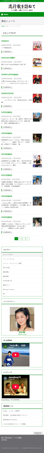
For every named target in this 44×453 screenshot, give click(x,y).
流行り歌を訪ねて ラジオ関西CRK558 (20, 448)
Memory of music (8, 289)
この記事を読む (7, 51)
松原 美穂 (22, 332)
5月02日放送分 (6, 112)
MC (4, 294)
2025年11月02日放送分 (10, 74)
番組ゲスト (6, 285)
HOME (2, 26)
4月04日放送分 (6, 196)
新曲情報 (6, 272)
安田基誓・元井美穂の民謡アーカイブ (15, 415)
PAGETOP (38, 433)
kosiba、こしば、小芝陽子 (11, 411)
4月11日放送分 (6, 175)
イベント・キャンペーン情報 (12, 263)
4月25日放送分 (6, 133)
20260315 (5, 41)
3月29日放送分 (6, 217)
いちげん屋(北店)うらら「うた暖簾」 (15, 424)
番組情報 (6, 276)
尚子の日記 (6, 267)
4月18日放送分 (6, 154)
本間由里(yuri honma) (10, 419)
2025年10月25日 (7, 93)
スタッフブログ (16, 45)
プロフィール (22, 334)
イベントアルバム (8, 259)
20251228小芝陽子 (8, 58)
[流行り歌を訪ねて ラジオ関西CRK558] (22, 8)
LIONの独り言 (7, 281)
